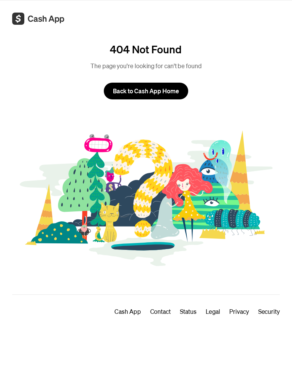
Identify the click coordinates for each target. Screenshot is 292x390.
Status (188, 311)
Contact (160, 311)
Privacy (239, 311)
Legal (213, 311)
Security (269, 311)
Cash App (127, 311)
